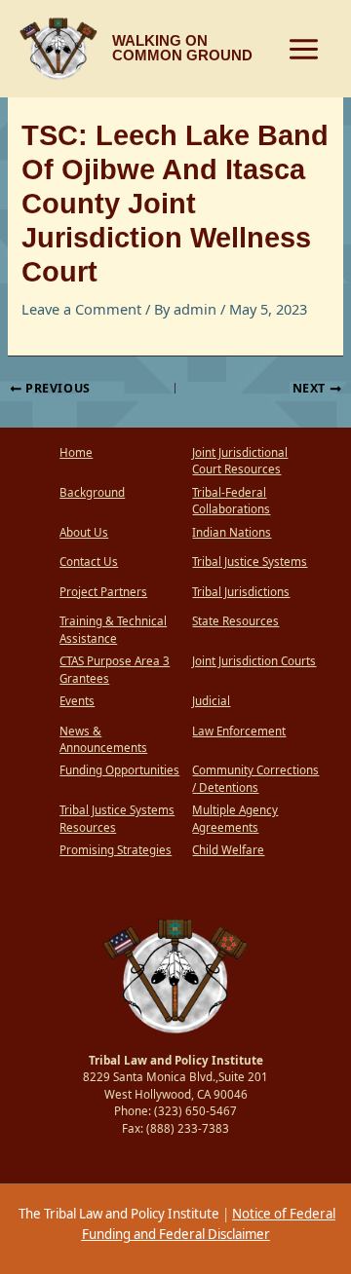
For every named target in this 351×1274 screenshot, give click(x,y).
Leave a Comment (81, 308)
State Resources (235, 621)
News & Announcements (103, 740)
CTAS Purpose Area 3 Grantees (114, 670)
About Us (83, 532)
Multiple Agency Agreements (235, 819)
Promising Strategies (115, 850)
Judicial (211, 700)
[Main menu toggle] (304, 49)
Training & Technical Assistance (113, 630)
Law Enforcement (239, 731)
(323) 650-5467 (195, 1111)
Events (77, 700)
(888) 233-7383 (187, 1128)
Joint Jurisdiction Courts (254, 661)
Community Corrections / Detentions (255, 779)
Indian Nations (231, 532)
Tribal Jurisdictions (241, 591)
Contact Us (88, 561)
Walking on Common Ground (182, 48)
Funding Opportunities (119, 770)
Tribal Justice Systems (249, 561)
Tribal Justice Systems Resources (117, 819)
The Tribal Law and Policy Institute (117, 1213)
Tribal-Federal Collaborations (231, 501)
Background (92, 492)
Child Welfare (228, 850)
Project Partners (103, 591)
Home (76, 452)
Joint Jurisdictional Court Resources (240, 461)
